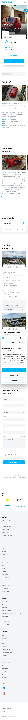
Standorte (5, 517)
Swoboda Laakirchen (7, 523)
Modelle (4, 598)
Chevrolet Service (6, 571)
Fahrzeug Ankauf (6, 649)
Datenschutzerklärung (7, 708)
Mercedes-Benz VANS (7, 560)
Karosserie (4, 638)
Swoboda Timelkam (6, 526)
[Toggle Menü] (25, 2)
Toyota (3, 583)
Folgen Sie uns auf (7, 684)
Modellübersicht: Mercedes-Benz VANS (11, 613)
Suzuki (3, 580)
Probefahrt (4, 641)
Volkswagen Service (6, 585)
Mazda (3, 554)
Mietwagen (4, 655)
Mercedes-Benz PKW (7, 557)
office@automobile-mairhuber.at (12, 280)
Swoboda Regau (6, 529)
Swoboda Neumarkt (7, 538)
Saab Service (5, 574)
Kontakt (4, 677)
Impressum (5, 705)
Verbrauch (11, 47)
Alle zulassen (14, 370)
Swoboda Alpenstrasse (7, 535)
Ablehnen (14, 380)
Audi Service (5, 588)
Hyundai (4, 551)
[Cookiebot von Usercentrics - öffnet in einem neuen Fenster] (19, 338)
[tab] (5, 33)
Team (3, 674)
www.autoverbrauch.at (12, 478)
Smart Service (5, 577)
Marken (4, 545)
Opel (3, 565)
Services (4, 631)
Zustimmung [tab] (5, 342)
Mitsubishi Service (6, 563)
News (3, 665)
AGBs (3, 711)
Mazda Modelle (5, 607)
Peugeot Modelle (6, 619)
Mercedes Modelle (6, 610)
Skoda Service (5, 591)
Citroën (3, 548)
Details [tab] (14, 342)
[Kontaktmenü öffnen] (27, 10)
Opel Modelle (5, 616)
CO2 (10, 40)
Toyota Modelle (5, 624)
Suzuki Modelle (5, 622)
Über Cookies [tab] (22, 342)
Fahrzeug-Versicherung (7, 652)
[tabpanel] (14, 49)
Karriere (4, 671)
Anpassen (13, 375)
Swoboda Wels (5, 532)
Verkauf (3, 644)
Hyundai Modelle (6, 604)
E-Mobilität (4, 646)
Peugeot (4, 568)
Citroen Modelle (5, 602)
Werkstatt (4, 635)
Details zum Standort (9, 309)
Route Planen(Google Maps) (11, 305)
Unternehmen (6, 662)
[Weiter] (25, 74)
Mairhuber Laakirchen (7, 521)
